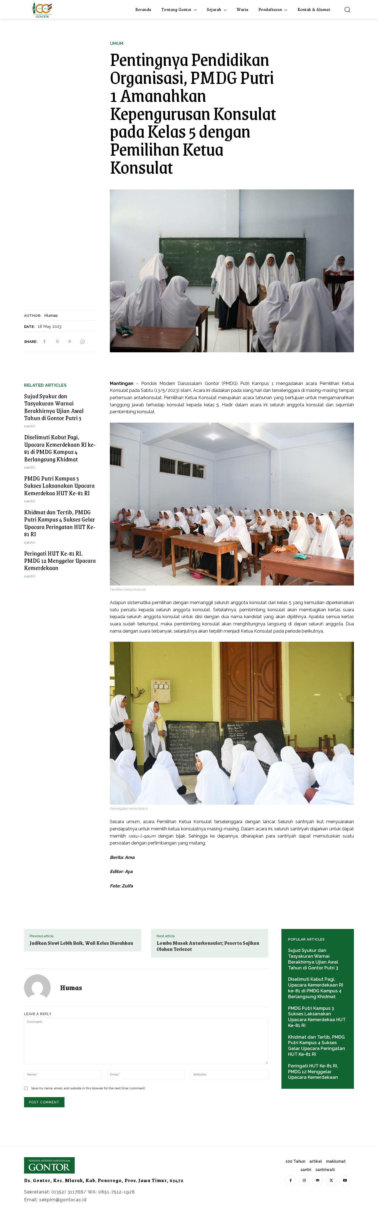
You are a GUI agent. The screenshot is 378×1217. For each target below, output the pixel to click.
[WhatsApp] (82, 341)
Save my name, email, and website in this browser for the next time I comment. (88, 1088)
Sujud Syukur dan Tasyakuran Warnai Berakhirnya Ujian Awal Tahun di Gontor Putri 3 (54, 407)
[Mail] (317, 1180)
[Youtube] (345, 1180)
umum (116, 44)
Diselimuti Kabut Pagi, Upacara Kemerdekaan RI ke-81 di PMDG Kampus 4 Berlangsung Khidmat (60, 448)
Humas (51, 315)
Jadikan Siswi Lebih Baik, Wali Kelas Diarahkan (81, 943)
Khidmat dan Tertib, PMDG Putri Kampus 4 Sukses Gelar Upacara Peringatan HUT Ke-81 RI (59, 523)
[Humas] (40, 987)
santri (29, 426)
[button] (347, 9)
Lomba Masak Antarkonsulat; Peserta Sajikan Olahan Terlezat (208, 946)
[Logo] (42, 9)
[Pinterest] (69, 341)
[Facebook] (44, 341)
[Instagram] (304, 1180)
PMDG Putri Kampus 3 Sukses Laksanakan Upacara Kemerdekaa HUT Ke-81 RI (59, 485)
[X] (57, 341)
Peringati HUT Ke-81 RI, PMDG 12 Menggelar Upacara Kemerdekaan (60, 560)
